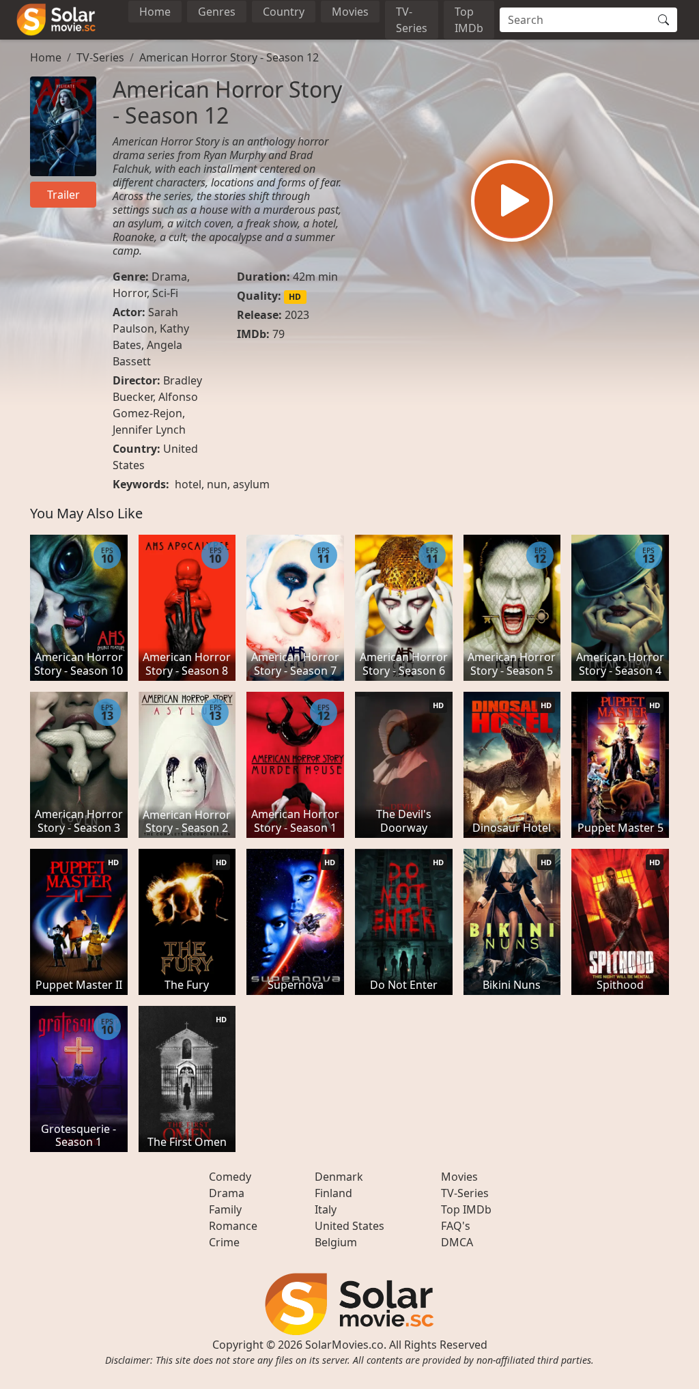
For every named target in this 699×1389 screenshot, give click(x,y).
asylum (251, 484)
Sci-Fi (165, 292)
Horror (130, 292)
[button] (512, 201)
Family (225, 1209)
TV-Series (411, 20)
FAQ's (455, 1225)
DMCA (457, 1242)
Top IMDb (469, 20)
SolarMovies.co (344, 1344)
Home (155, 11)
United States (349, 1225)
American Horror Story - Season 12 (229, 57)
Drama (169, 276)
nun (217, 484)
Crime (224, 1242)
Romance (233, 1225)
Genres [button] (217, 11)
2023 (297, 314)
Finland (333, 1193)
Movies (350, 11)
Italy (326, 1209)
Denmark (339, 1176)
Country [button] (283, 11)
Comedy (230, 1176)
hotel (188, 484)
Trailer (63, 194)
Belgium (336, 1242)
